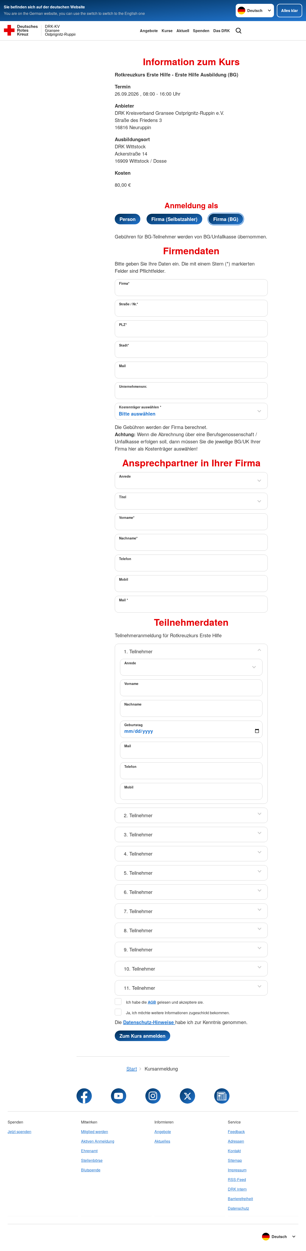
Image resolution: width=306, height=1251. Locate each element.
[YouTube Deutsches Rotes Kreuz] (118, 1096)
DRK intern (237, 1189)
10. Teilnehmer (139, 968)
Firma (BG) (225, 218)
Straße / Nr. (128, 303)
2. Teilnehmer (138, 815)
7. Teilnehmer (138, 911)
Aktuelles (162, 1141)
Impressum (237, 1170)
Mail (122, 365)
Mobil (123, 579)
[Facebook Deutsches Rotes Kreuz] (84, 1096)
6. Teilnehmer (138, 891)
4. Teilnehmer (138, 853)
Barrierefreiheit (240, 1198)
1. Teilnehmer (138, 651)
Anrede (125, 476)
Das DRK (221, 30)
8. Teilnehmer (138, 930)
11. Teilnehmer (139, 987)
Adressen (236, 1141)
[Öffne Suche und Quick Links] (238, 31)
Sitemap (235, 1160)
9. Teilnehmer (138, 949)
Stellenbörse (92, 1160)
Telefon (125, 558)
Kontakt (234, 1150)
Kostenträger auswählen (140, 407)
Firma (124, 283)
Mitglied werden (94, 1131)
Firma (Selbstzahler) (174, 218)
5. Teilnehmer (138, 872)
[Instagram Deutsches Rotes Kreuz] (153, 1096)
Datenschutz (238, 1208)
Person (128, 218)
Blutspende (90, 1170)
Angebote (149, 30)
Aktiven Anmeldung (97, 1141)
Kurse (167, 30)
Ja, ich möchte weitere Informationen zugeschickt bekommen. (177, 1012)
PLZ (123, 324)
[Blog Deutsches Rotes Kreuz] (222, 1096)
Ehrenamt (89, 1150)
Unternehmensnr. (133, 386)
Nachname (128, 538)
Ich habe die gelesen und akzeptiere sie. (164, 1002)
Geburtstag (133, 724)
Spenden (201, 30)
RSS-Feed (237, 1179)
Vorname (126, 517)
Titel (122, 496)
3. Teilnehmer (138, 834)
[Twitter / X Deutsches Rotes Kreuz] (187, 1096)
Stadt (124, 345)
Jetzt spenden (19, 1131)
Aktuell (182, 30)
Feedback (236, 1131)
